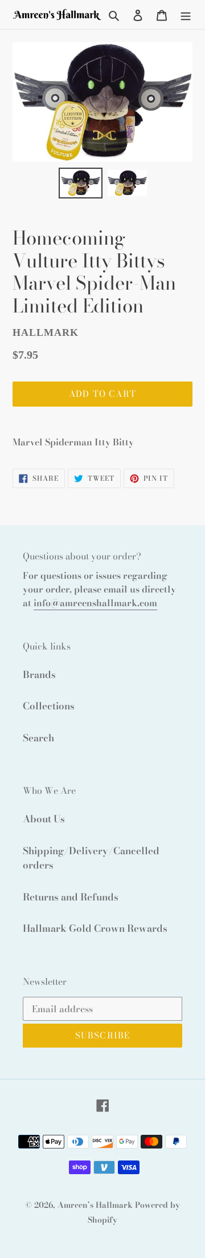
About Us (44, 818)
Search (38, 738)
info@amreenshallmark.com (95, 603)
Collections (49, 706)
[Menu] (186, 15)
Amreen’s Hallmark (95, 1205)
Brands (39, 674)
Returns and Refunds (70, 897)
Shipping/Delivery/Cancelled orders (91, 858)
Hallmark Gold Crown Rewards (95, 928)
